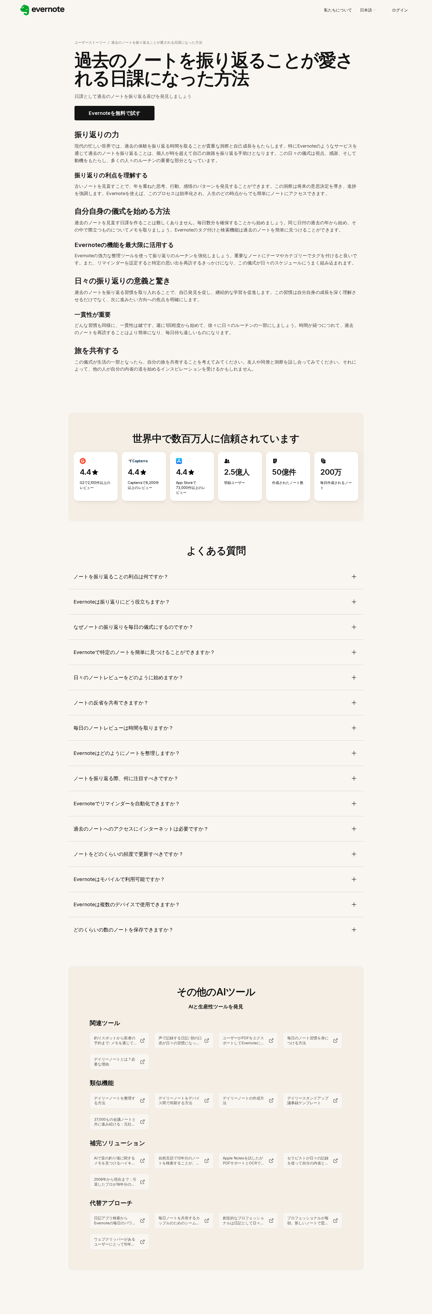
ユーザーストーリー (90, 42)
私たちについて (338, 9)
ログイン (400, 9)
